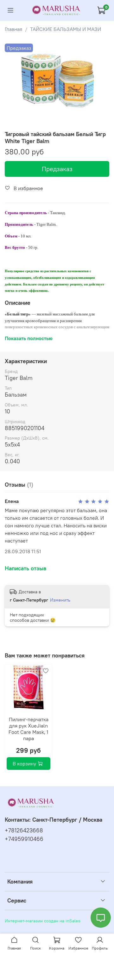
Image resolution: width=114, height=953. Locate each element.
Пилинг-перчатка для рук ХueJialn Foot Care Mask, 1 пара (28, 728)
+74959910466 (24, 839)
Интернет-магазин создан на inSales (42, 921)
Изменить (60, 600)
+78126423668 (24, 830)
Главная (13, 29)
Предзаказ (57, 169)
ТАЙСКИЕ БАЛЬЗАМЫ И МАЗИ (65, 29)
